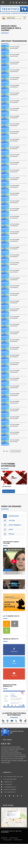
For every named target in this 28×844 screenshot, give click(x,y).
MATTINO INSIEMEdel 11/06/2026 (14, 171)
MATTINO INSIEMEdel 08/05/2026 (14, 348)
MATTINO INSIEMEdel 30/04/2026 (14, 386)
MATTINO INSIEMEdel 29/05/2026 (14, 232)
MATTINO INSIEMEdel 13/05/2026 (14, 325)
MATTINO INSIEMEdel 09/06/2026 (14, 186)
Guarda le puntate (13, 491)
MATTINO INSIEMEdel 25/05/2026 (14, 263)
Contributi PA (18, 839)
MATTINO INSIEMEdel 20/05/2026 (14, 286)
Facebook (14, 648)
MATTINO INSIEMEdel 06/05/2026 (14, 363)
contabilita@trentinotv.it (10, 786)
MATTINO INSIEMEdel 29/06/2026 (14, 78)
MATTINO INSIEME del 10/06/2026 (14, 178)
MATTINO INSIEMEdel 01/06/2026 (14, 225)
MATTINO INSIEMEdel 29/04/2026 (14, 394)
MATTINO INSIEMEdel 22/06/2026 (14, 117)
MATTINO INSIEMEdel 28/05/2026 (14, 240)
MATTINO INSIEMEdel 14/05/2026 (14, 317)
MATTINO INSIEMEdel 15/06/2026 (14, 155)
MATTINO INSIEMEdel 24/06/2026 (14, 101)
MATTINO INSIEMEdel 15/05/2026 (14, 309)
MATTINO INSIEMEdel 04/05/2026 (14, 379)
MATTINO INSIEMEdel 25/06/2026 (14, 94)
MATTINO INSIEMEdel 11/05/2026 (14, 340)
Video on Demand (15, 451)
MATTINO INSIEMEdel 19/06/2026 (14, 124)
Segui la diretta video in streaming (16, 586)
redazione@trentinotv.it (10, 792)
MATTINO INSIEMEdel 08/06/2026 (14, 194)
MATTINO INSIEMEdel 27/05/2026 (14, 248)
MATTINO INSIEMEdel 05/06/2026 (14, 201)
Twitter (14, 660)
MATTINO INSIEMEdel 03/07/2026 (14, 47)
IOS (14, 623)
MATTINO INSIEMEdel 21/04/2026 (14, 440)
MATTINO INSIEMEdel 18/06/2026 (14, 132)
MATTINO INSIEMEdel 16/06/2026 (14, 147)
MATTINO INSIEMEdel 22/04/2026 (14, 433)
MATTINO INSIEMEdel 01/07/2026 (14, 63)
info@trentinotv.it (8, 781)
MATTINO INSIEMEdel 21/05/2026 (14, 279)
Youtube (14, 672)
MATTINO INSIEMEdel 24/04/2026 (14, 417)
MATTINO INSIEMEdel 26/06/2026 (14, 86)
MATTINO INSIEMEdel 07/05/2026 (14, 356)
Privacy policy (7, 839)
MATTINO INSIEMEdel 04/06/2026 (14, 209)
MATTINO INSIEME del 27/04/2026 (14, 410)
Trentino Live (14, 583)
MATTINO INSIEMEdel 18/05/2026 (14, 302)
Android (6, 629)
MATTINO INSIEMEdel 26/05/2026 (14, 255)
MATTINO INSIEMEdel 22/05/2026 (14, 271)
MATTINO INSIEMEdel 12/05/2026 (14, 333)
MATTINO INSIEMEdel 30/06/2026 (14, 70)
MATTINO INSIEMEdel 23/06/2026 (14, 109)
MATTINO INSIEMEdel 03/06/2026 (14, 217)
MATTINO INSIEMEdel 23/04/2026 (14, 425)
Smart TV (6, 623)
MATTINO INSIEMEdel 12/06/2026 (14, 163)
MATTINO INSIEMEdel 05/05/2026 (14, 371)
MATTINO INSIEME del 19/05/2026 (14, 294)
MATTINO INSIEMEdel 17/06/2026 (14, 140)
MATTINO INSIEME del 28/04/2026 (14, 402)
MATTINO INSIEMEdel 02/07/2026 (14, 55)
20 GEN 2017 (7, 570)
